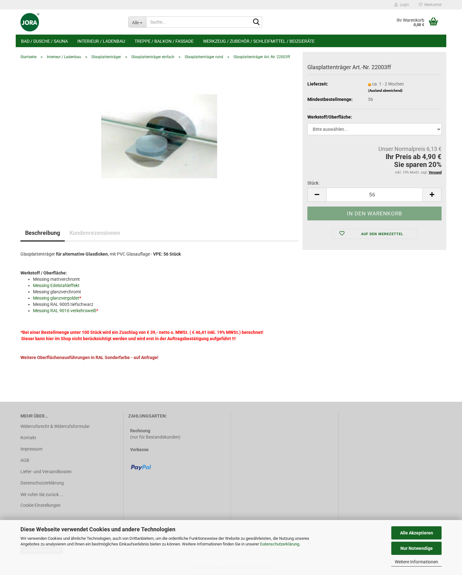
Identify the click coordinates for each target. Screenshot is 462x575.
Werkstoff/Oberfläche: (329, 116)
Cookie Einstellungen (40, 505)
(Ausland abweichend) (385, 91)
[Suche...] (256, 22)
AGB (24, 460)
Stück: (313, 182)
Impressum (31, 448)
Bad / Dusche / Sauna (44, 41)
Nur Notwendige (416, 548)
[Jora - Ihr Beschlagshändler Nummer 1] (69, 22)
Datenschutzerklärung (279, 544)
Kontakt (28, 437)
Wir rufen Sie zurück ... (41, 494)
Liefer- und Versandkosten (46, 471)
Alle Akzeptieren (416, 532)
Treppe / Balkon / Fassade (164, 41)
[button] (316, 195)
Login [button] (403, 5)
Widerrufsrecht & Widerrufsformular (55, 426)
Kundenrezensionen (94, 232)
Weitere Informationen (416, 561)
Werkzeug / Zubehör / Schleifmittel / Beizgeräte (259, 41)
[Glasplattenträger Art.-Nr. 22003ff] (159, 134)
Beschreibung (42, 232)
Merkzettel (432, 5)
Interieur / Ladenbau (101, 41)
